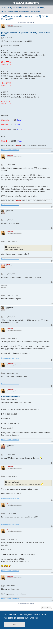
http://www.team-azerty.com (10, 150)
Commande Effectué (10, 396)
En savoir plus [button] (31, 618)
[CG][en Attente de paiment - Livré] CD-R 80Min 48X (24, 18)
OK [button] (14, 624)
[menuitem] (5, 7)
